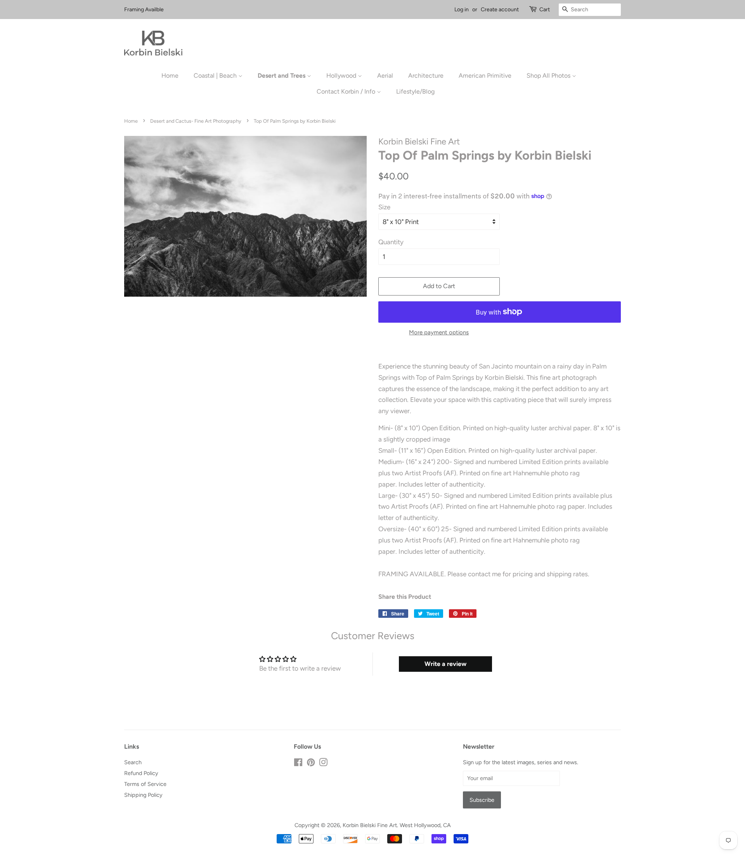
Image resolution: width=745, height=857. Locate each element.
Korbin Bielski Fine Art (370, 825)
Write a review (445, 664)
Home (169, 75)
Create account (500, 9)
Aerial (385, 75)
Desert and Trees (282, 75)
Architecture (426, 75)
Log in (461, 9)
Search (133, 762)
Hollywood (342, 75)
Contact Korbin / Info (347, 91)
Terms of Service (145, 784)
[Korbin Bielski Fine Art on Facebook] (298, 763)
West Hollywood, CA (425, 825)
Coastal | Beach (216, 75)
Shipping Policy (143, 794)
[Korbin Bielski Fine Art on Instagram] (323, 763)
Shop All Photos (549, 75)
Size (384, 207)
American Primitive (485, 75)
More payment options (439, 332)
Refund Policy (141, 773)
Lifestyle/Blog (415, 91)
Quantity (391, 242)
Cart (544, 9)
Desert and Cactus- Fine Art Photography (195, 121)
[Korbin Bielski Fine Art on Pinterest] (311, 763)
